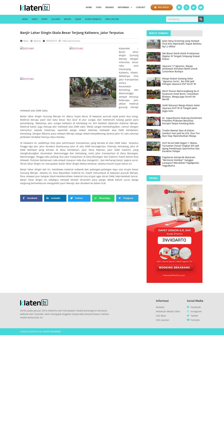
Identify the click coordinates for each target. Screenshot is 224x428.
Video (35, 19)
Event (44, 19)
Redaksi (109, 7)
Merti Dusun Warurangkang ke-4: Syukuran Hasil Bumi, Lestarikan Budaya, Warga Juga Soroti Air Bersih (180, 95)
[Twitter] (194, 7)
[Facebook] (179, 7)
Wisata (67, 19)
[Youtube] (201, 7)
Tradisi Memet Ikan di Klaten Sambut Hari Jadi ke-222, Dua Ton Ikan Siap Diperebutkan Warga (181, 133)
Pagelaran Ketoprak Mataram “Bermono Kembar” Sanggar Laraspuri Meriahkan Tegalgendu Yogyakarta (180, 161)
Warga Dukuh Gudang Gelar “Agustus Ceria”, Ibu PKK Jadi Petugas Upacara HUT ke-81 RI (179, 81)
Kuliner (55, 19)
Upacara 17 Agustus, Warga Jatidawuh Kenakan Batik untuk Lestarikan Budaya (179, 68)
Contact (140, 7)
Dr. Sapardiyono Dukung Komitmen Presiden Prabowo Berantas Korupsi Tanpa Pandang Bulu (182, 120)
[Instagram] (186, 7)
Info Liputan (112, 19)
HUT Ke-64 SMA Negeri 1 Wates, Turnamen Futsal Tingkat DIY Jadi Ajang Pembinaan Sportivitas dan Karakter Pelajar (181, 147)
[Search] (201, 19)
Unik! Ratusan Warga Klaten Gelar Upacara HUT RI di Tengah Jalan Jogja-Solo (181, 108)
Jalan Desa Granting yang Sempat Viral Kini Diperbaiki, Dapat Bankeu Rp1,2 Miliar (181, 43)
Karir (78, 19)
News (25, 19)
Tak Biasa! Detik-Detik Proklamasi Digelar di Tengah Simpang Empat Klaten (181, 56)
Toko (99, 7)
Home (89, 7)
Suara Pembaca (93, 19)
